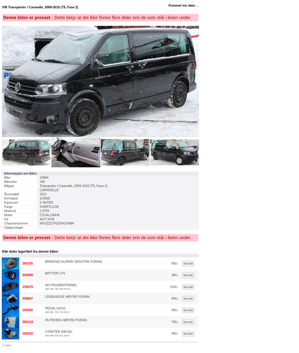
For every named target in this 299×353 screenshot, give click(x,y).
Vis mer (188, 263)
